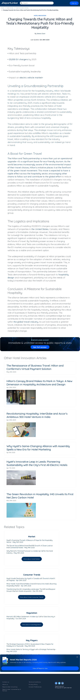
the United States (39, 229)
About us (5, 684)
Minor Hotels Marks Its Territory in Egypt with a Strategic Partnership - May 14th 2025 (31, 650)
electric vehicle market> (31, 77)
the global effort (53, 176)
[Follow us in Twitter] (59, 683)
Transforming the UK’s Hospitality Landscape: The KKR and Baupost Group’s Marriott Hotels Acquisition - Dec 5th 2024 (31, 590)
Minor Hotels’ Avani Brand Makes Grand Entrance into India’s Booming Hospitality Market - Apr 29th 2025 (31, 585)
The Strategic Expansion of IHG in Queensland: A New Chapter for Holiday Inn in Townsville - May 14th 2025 (30, 645)
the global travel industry (26, 322)
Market (31, 536)
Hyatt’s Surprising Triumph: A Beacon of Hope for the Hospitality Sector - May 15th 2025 (29, 541)
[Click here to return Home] (9, 3)
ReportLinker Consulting (9, 687)
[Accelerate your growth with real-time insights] (40, 344)
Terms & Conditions (35, 682)
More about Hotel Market (32, 559)
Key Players (31, 640)
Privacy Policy (33, 684)
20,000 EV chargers (18, 59)
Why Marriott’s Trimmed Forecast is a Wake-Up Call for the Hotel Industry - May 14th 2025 (30, 552)
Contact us (5, 682)
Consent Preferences (35, 687)
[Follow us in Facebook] (56, 683)
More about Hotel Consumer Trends (31, 597)
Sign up (74, 3)
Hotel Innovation (40, 15)
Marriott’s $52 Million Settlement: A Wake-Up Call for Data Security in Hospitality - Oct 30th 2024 (31, 618)
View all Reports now (40, 668)
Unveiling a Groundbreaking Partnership (35, 86)
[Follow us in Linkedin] (63, 683)
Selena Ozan (41, 33)
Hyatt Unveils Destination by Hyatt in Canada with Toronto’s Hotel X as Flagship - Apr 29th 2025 (31, 579)
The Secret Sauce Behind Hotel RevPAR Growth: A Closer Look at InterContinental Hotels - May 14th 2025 (30, 547)
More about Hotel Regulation (31, 624)
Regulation (31, 613)
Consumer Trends (31, 574)
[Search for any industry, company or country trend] (21, 3)
